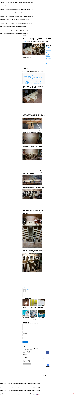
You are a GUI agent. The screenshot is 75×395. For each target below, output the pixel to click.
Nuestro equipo (34, 346)
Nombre (23, 330)
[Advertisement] (33, 62)
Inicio (23, 41)
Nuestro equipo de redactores (26, 347)
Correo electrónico (24, 333)
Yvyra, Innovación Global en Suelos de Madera (48, 63)
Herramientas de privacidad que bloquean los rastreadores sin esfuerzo (48, 55)
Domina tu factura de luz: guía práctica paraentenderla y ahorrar (27, 358)
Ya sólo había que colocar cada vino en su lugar (29, 80)
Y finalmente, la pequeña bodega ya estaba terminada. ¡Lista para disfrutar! (32, 83)
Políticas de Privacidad (35, 348)
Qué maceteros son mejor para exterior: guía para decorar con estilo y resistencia (27, 363)
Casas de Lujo (44, 375)
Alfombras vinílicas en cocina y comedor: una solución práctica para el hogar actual (27, 360)
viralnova (25, 287)
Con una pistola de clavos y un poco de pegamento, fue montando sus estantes (33, 77)
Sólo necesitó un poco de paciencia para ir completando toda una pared (32, 78)
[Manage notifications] (73, 393)
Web (22, 336)
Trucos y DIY (25, 41)
